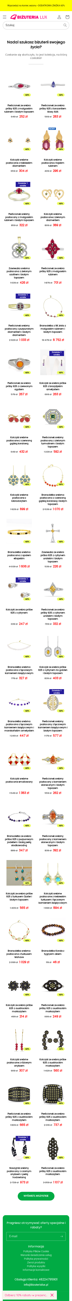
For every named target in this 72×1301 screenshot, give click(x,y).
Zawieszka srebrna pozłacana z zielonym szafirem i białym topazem (19, 273)
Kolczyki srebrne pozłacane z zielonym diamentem (53, 217)
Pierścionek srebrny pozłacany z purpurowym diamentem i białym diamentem (19, 330)
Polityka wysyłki (36, 1266)
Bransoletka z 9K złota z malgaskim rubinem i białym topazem (53, 328)
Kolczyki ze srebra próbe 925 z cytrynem (19, 611)
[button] (5, 17)
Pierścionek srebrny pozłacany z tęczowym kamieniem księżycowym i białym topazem (53, 726)
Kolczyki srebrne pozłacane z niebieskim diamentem (19, 163)
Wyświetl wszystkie (36, 1196)
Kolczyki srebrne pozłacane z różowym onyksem (19, 1062)
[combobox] (36, 25)
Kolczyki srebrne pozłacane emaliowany (19, 780)
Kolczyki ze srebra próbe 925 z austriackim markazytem (19, 1008)
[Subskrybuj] (61, 1236)
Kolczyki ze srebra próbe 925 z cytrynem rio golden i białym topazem (52, 670)
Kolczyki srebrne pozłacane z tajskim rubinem (53, 163)
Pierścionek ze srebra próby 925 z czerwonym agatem (19, 386)
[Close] (52, 1295)
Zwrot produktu (36, 1262)
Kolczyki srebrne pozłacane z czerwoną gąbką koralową (19, 440)
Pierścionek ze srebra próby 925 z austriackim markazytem (52, 1008)
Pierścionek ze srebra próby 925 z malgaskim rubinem (53, 271)
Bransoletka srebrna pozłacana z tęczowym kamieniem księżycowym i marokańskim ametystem (19, 726)
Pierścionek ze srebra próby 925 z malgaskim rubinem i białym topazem (19, 108)
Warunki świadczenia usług (36, 1255)
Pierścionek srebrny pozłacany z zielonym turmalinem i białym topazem (53, 442)
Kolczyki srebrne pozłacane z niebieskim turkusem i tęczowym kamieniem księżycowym (53, 898)
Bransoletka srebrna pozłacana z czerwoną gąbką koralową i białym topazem (53, 499)
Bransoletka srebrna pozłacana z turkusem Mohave (19, 954)
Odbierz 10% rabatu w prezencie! (26, 1295)
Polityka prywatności (36, 1258)
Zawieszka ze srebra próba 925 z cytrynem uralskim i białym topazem (53, 557)
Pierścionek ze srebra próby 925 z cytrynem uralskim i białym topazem (53, 614)
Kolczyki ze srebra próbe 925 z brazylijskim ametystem (53, 386)
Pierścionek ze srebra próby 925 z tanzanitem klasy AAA (53, 108)
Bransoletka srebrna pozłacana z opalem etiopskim (19, 555)
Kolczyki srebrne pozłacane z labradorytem (19, 498)
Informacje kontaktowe (36, 1269)
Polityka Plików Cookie (36, 1251)
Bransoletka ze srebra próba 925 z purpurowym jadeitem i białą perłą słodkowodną (19, 841)
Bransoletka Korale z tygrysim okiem (53, 952)
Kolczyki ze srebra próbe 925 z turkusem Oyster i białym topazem (19, 896)
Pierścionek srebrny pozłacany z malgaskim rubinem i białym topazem (19, 217)
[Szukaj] (65, 25)
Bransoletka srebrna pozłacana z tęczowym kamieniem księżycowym (19, 670)
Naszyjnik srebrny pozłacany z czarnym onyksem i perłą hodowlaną (19, 1173)
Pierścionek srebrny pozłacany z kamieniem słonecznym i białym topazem (52, 783)
